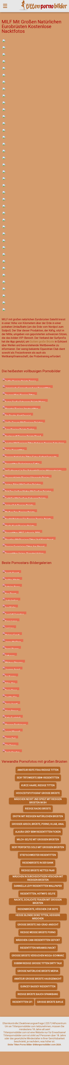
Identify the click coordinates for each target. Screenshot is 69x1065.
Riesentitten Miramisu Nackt (38, 947)
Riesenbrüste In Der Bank (37, 862)
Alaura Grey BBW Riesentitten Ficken (38, 831)
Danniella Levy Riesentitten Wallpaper (38, 886)
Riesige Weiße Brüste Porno (38, 932)
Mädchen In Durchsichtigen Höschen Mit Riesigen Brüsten (38, 878)
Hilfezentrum (59, 1023)
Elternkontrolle (10, 1023)
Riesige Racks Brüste (38, 808)
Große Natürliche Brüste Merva (37, 971)
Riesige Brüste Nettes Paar (38, 870)
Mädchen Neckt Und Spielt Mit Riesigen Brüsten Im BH (38, 801)
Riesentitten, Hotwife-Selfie (37, 893)
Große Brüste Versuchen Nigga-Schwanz (38, 955)
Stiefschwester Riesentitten (38, 855)
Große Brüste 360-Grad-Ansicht (37, 924)
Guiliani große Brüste (42, 341)
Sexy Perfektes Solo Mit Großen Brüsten (38, 847)
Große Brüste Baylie (50, 1002)
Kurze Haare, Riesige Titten (38, 785)
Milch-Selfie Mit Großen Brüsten (38, 839)
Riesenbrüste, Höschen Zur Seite (38, 909)
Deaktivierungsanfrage (32, 1023)
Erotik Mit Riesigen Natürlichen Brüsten (38, 816)
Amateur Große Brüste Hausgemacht (37, 978)
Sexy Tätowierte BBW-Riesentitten (38, 777)
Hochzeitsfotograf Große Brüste (38, 793)
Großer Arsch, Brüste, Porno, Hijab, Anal (38, 824)
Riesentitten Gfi (22, 1002)
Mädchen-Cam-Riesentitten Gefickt (38, 940)
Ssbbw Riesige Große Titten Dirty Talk (38, 963)
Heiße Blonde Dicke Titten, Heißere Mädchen (38, 917)
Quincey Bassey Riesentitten (37, 986)
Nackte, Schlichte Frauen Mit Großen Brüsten (38, 901)
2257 (48, 1023)
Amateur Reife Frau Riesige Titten (37, 770)
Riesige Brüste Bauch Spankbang (38, 994)
